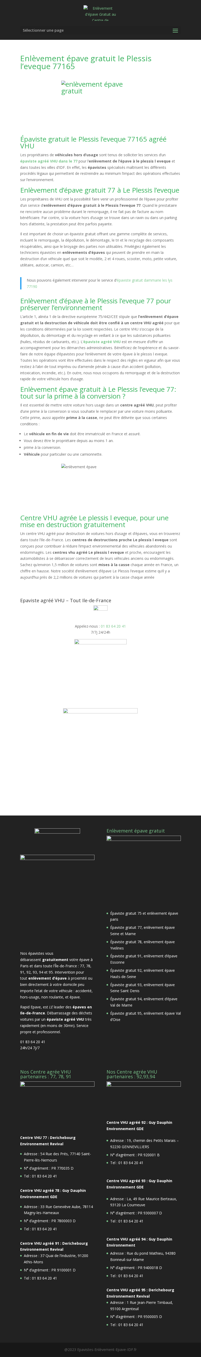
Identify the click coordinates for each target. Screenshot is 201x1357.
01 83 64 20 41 (113, 626)
